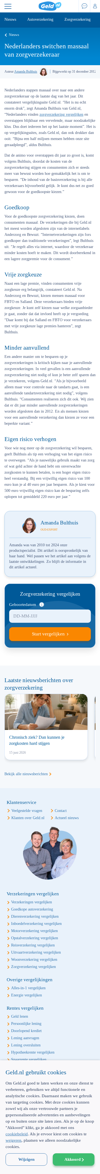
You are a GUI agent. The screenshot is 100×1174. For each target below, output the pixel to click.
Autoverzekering (40, 19)
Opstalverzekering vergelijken (34, 938)
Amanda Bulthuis (25, 71)
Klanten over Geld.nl (27, 818)
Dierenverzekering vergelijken (35, 916)
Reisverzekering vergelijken (33, 945)
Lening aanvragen (25, 1038)
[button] (50, 1164)
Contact (61, 811)
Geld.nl (50, 6)
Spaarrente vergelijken (28, 1059)
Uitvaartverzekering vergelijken (36, 952)
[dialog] (50, 1117)
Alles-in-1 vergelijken (28, 988)
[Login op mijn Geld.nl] (95, 6)
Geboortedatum (22, 604)
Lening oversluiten (26, 1045)
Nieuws (10, 19)
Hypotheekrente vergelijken (32, 1052)
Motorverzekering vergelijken (34, 931)
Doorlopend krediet (26, 1031)
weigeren (13, 1140)
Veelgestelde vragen (26, 811)
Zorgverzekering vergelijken (33, 967)
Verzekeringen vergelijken (31, 902)
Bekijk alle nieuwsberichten (26, 774)
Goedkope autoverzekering (32, 909)
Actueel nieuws (67, 818)
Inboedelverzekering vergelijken (36, 924)
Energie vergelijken (26, 995)
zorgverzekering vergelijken (61, 114)
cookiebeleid (17, 1134)
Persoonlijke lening (26, 1024)
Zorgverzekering (77, 19)
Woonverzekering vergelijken (34, 959)
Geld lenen (19, 1016)
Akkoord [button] (72, 1159)
